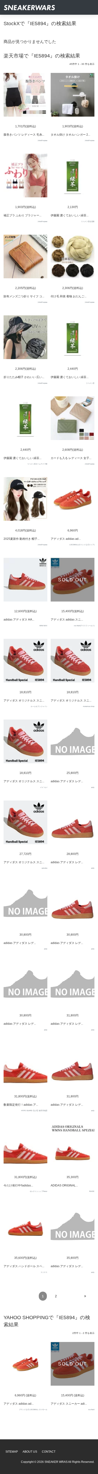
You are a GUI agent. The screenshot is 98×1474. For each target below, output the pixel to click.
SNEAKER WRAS (56, 1462)
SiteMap (11, 1451)
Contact (48, 1451)
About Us (30, 1451)
